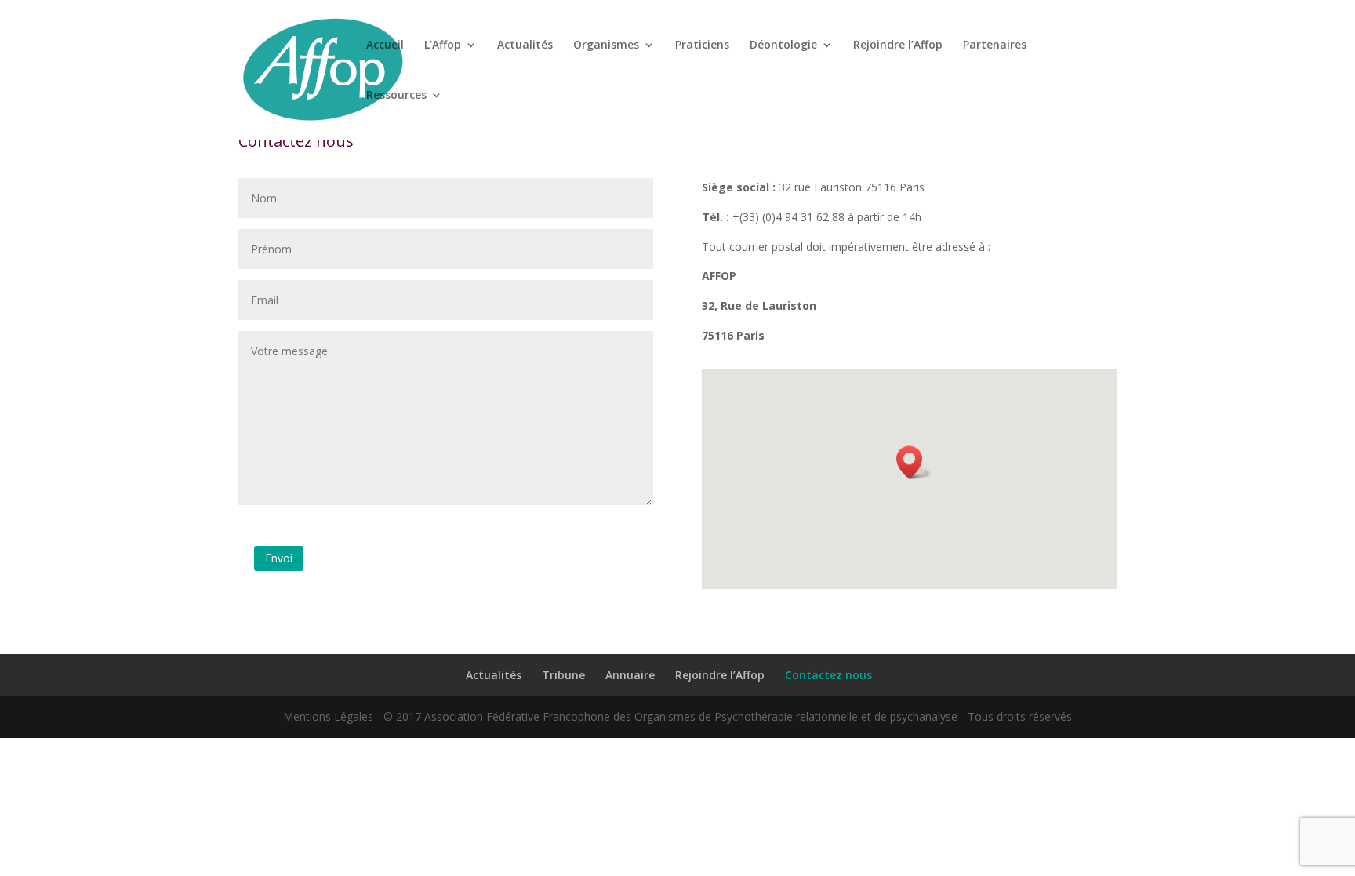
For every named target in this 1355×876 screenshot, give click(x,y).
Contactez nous (828, 674)
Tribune (563, 674)
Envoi (278, 558)
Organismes (606, 45)
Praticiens (702, 45)
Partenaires (994, 45)
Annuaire (630, 674)
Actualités (525, 45)
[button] (914, 462)
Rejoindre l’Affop (898, 45)
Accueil (385, 45)
